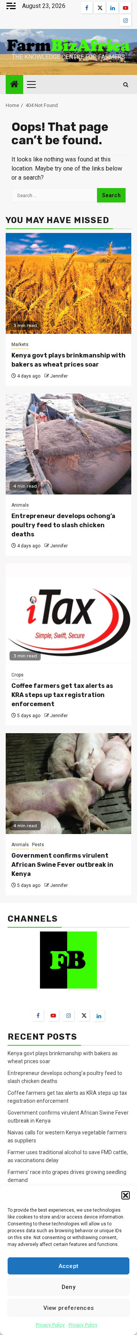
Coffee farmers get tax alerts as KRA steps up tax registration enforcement (62, 695)
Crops (17, 675)
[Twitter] (83, 1015)
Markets (20, 344)
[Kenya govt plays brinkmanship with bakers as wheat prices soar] (68, 283)
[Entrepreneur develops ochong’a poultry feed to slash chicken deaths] (68, 444)
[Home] (14, 85)
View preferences (68, 1308)
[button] (125, 1195)
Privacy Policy (50, 1325)
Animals (20, 505)
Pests (38, 844)
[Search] (126, 84)
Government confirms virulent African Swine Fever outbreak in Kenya (62, 864)
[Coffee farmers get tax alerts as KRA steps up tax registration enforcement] (68, 613)
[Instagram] (68, 1015)
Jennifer (59, 376)
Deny (68, 1287)
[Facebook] (38, 1015)
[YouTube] (53, 1015)
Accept (69, 1266)
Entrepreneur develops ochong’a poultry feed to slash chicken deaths (63, 525)
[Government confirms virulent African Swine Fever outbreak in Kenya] (68, 783)
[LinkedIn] (99, 1015)
